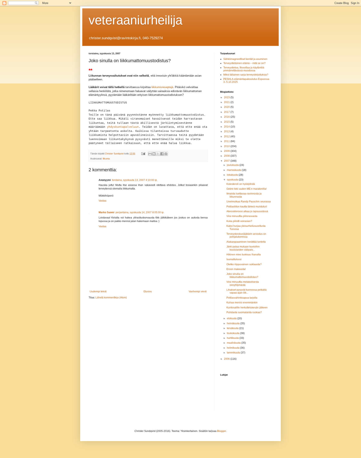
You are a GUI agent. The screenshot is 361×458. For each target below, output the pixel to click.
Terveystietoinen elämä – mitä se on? (244, 63)
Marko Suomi (106, 212)
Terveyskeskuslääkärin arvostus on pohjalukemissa (246, 235)
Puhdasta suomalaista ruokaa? (244, 312)
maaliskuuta (234, 342)
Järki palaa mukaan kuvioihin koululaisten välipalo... (243, 248)
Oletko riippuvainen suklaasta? (244, 264)
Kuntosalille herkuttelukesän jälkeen (247, 307)
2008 (227, 155)
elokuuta (232, 318)
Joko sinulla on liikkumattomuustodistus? (242, 275)
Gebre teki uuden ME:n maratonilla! (246, 188)
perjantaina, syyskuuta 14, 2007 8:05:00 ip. (140, 212)
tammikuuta (234, 352)
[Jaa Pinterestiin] (166, 154)
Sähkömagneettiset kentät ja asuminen (245, 59)
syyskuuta (233, 179)
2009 (227, 151)
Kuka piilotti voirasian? (239, 221)
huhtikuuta (233, 338)
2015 (227, 121)
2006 (227, 358)
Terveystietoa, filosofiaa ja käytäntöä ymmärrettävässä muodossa (243, 69)
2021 (227, 102)
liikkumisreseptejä (162, 87)
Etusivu (148, 291)
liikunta (106, 158)
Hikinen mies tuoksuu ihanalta (243, 254)
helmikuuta (233, 347)
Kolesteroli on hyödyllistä (240, 184)
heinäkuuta (233, 323)
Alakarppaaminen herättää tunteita (246, 241)
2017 (227, 112)
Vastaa (102, 200)
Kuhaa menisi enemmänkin (242, 302)
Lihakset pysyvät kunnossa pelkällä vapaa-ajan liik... (246, 291)
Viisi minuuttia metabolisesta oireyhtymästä (242, 283)
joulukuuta (233, 165)
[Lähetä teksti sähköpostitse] (143, 153)
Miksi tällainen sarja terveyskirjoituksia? (245, 74)
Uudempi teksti (98, 291)
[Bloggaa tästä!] (154, 154)
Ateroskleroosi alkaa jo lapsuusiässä (247, 211)
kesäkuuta (233, 328)
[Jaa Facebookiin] (162, 154)
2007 (227, 160)
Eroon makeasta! (236, 269)
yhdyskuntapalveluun (123, 127)
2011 (227, 141)
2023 (227, 97)
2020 (227, 107)
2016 (227, 116)
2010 (227, 146)
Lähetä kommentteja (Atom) (111, 297)
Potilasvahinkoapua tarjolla (241, 297)
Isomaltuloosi (234, 259)
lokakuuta (233, 174)
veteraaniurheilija (135, 20)
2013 (227, 131)
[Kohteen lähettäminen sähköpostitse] (150, 154)
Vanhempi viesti (198, 291)
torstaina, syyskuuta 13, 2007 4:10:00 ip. (135, 180)
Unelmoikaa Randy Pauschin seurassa (248, 201)
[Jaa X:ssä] (158, 154)
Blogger (221, 431)
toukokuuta (233, 333)
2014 (227, 126)
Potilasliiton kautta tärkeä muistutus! (246, 206)
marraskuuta (234, 170)
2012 (227, 136)
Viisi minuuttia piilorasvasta (241, 216)
